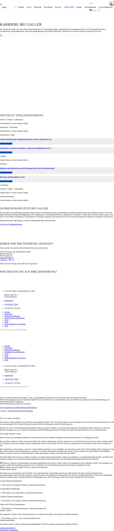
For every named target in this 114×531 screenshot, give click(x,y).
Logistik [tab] (3, 156)
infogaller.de (8, 301)
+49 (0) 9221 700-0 (11, 304)
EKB (6, 322)
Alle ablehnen (16, 408)
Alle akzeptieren (5, 408)
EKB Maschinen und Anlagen (15, 324)
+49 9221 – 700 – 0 (7, 260)
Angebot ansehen (6, 144)
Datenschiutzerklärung (29, 408)
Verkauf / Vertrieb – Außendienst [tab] (11, 120)
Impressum (8, 314)
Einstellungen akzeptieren (9, 530)
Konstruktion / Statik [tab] (7, 135)
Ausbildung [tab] (4, 185)
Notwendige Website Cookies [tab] (10, 434)
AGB (6, 320)
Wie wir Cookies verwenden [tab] (10, 418)
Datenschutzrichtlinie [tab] (7, 520)
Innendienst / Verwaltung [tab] (9, 127)
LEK (6, 326)
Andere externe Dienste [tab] (8, 469)
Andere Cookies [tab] (5, 510)
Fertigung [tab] (3, 164)
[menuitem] (20, 7)
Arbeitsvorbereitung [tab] (7, 196)
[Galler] (3, 8)
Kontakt (7, 312)
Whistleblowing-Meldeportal (14, 318)
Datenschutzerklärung (12, 316)
